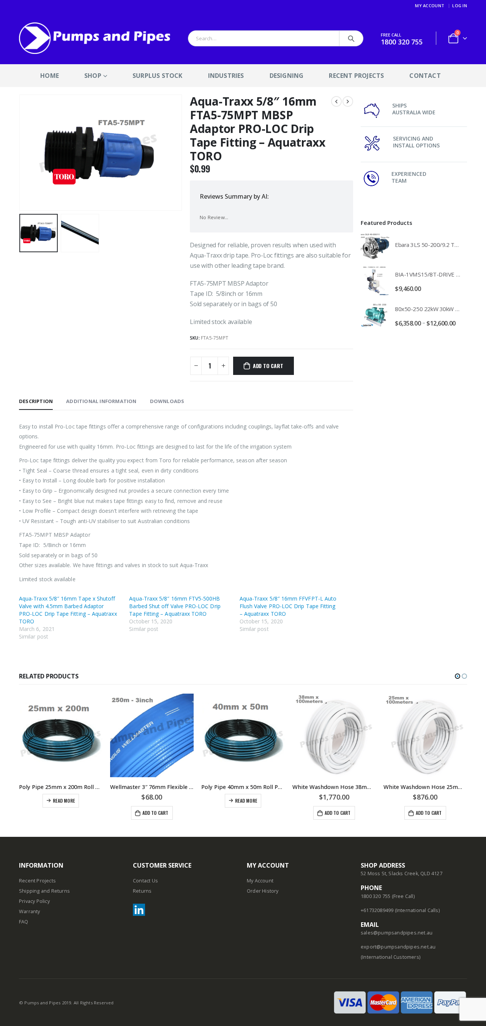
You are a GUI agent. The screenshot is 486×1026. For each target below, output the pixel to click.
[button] (457, 676)
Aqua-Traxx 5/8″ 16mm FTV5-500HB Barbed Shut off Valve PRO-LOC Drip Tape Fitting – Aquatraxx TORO (174, 606)
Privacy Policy (34, 901)
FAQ (23, 921)
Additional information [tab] (101, 401)
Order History (263, 891)
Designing (287, 75)
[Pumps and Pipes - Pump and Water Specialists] (95, 38)
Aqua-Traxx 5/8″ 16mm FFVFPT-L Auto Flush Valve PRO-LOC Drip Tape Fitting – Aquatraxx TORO (288, 606)
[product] (375, 246)
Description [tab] (36, 401)
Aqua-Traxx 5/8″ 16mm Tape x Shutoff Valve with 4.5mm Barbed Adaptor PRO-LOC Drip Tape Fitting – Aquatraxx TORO (68, 610)
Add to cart (268, 366)
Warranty (29, 911)
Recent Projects (356, 75)
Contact (424, 75)
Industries (226, 75)
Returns (142, 891)
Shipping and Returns (44, 891)
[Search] (351, 38)
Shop (92, 75)
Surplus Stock (158, 75)
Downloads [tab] (167, 401)
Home (49, 75)
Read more (64, 800)
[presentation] (21, 152)
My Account (429, 5)
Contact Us (145, 880)
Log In (459, 5)
